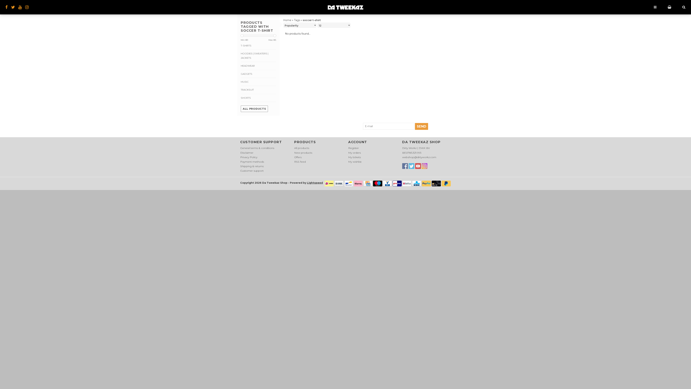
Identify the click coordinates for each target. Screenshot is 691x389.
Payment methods (252, 161)
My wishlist (355, 161)
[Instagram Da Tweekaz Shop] (27, 7)
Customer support (252, 170)
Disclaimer (246, 152)
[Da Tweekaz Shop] (345, 7)
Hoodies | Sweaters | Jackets (254, 55)
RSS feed (300, 161)
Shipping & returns (252, 166)
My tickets (354, 157)
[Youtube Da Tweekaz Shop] (418, 166)
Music (245, 81)
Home (287, 20)
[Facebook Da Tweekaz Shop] (405, 166)
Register (353, 148)
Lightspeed (315, 182)
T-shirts (246, 45)
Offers (298, 157)
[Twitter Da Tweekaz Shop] (411, 166)
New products (303, 152)
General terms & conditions (257, 148)
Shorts (246, 97)
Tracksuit (247, 89)
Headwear (248, 65)
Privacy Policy (248, 157)
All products (254, 108)
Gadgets (246, 73)
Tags (297, 20)
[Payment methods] (329, 183)
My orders (354, 152)
